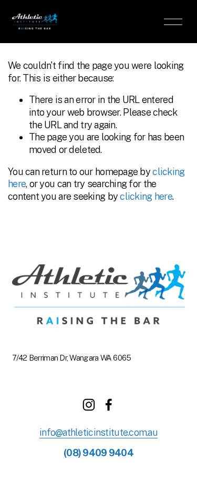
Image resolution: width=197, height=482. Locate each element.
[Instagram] (88, 404)
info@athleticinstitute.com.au (98, 432)
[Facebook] (108, 404)
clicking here (146, 196)
